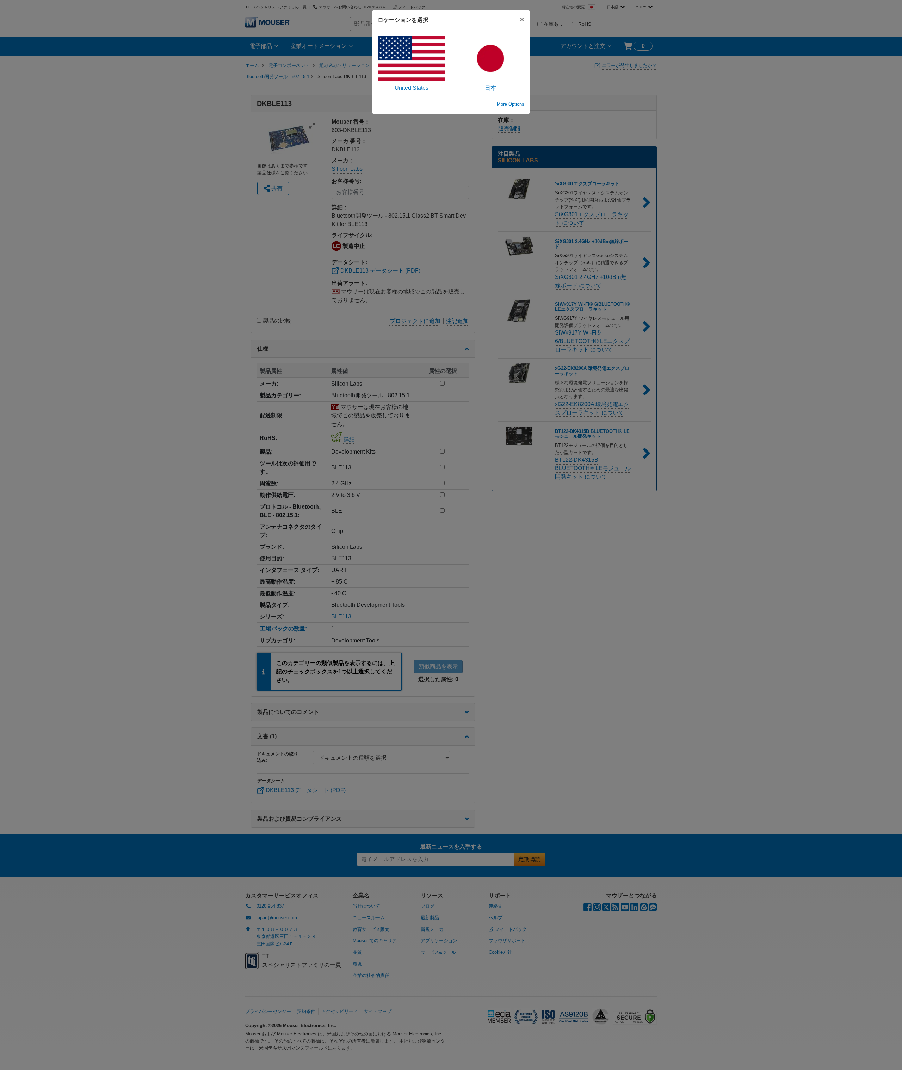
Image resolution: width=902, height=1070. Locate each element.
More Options (510, 104)
